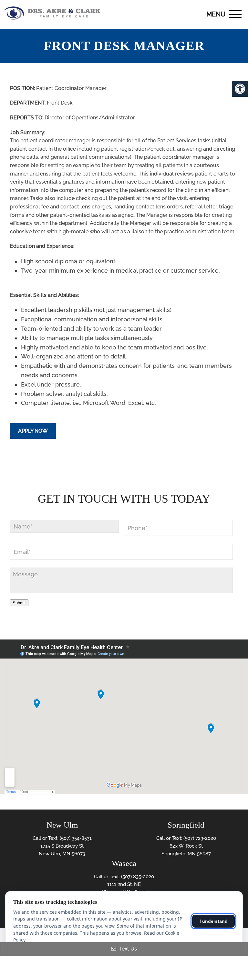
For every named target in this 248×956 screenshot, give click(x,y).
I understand (214, 921)
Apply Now (33, 431)
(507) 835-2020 (137, 877)
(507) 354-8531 (76, 838)
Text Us (127, 949)
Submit (19, 602)
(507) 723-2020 (199, 838)
